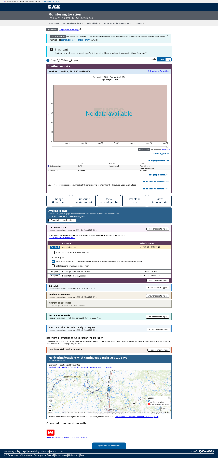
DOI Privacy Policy (12, 451)
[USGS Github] (203, 452)
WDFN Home (53, 23)
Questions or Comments (109, 445)
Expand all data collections (62, 220)
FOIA (82, 455)
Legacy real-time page (69, 29)
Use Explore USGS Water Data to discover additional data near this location (81, 367)
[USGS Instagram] (212, 452)
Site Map (45, 451)
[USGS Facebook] (200, 452)
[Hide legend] (169, 398)
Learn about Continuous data (62, 237)
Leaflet (56, 413)
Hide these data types (158, 228)
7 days (53, 60)
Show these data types (157, 287)
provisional (166, 149)
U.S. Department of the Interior (18, 455)
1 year (75, 60)
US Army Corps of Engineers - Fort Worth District (67, 437)
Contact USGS (56, 451)
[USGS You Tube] (209, 452)
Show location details (159, 350)
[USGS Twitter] (197, 452)
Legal (24, 451)
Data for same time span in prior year (72, 266)
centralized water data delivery (75, 39)
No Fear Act (73, 455)
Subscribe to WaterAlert (159, 71)
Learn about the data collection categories (66, 216)
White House (61, 455)
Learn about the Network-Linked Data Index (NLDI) (136, 416)
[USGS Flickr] (206, 452)
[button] (109, 389)
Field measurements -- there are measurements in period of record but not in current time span (99, 261)
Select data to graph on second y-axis (72, 252)
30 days (64, 60)
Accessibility (33, 451)
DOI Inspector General (44, 455)
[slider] (167, 146)
